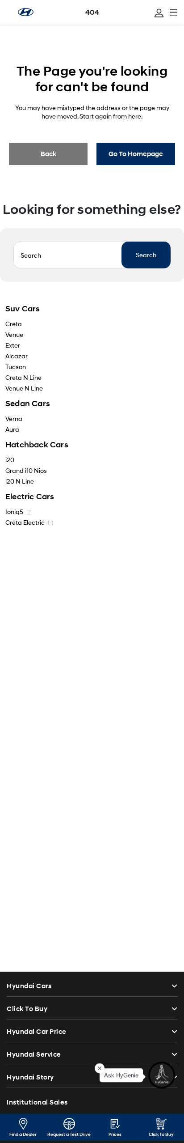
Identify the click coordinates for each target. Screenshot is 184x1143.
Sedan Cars (27, 403)
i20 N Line (19, 481)
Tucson (15, 366)
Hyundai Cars (29, 986)
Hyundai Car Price (37, 1032)
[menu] (159, 12)
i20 (9, 459)
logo (25, 12)
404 (92, 12)
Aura (12, 429)
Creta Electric (25, 522)
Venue (14, 334)
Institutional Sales (37, 1102)
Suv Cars (22, 309)
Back (48, 154)
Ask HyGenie (121, 1074)
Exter (12, 345)
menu (173, 12)
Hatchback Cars (36, 445)
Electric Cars (29, 496)
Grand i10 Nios (26, 470)
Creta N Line (23, 377)
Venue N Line (24, 388)
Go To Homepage (136, 154)
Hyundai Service (34, 1054)
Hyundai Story (30, 1077)
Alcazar (16, 356)
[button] (161, 1074)
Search (146, 255)
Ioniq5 (15, 511)
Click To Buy (27, 1009)
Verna (13, 418)
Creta (13, 323)
